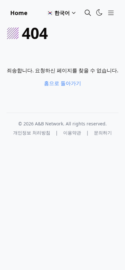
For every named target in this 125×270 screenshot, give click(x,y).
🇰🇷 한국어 (58, 12)
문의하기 (103, 133)
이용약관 (72, 133)
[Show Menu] (111, 13)
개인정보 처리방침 (31, 133)
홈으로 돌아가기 (62, 83)
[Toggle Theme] (99, 12)
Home (19, 13)
